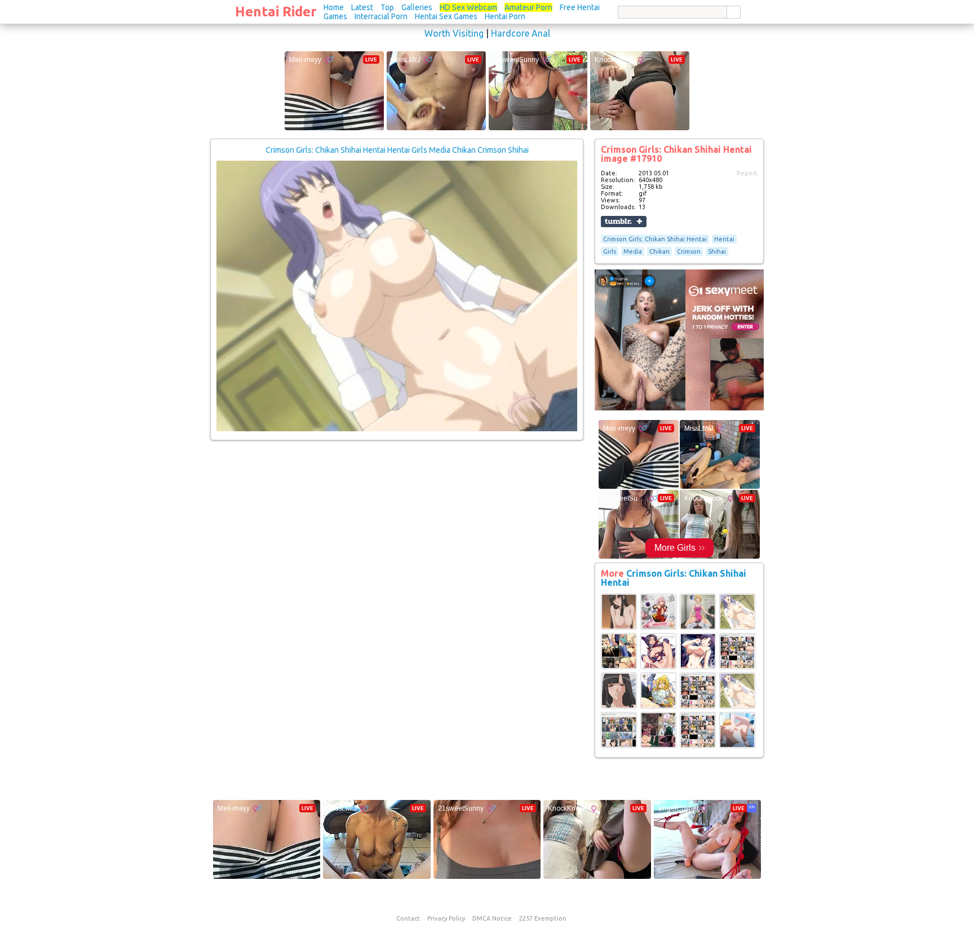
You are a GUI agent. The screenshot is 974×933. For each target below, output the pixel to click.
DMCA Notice (492, 918)
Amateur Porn (528, 7)
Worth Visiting (454, 33)
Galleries (416, 7)
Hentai (724, 239)
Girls (609, 251)
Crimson (689, 251)
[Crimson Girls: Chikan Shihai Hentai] (619, 627)
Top (387, 7)
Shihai (717, 251)
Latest (362, 7)
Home (334, 7)
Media (632, 251)
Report (747, 173)
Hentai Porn (505, 16)
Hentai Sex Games (446, 16)
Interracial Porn (381, 16)
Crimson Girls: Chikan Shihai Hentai (655, 239)
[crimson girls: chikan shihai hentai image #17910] (396, 429)
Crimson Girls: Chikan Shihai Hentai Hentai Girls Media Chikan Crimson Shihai (397, 149)
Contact (408, 918)
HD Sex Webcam (468, 7)
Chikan (659, 251)
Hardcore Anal (520, 33)
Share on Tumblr (624, 221)
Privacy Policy (446, 918)
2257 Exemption (542, 918)
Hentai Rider (276, 11)
